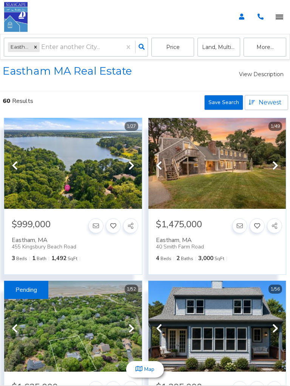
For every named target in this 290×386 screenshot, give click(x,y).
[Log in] (241, 17)
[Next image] (131, 166)
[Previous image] (14, 166)
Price (173, 47)
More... (265, 47)
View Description (261, 74)
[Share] (130, 225)
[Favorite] (113, 225)
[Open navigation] (279, 17)
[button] (35, 47)
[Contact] (95, 225)
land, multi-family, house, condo (221, 47)
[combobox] (42, 47)
